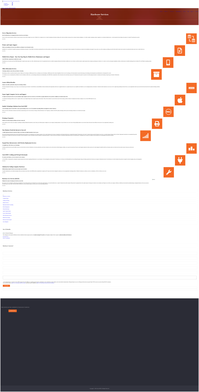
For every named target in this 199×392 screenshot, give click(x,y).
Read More (3, 62)
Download (12, 310)
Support (192, 11)
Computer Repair (5, 198)
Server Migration (5, 221)
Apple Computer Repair (7, 211)
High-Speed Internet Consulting (8, 204)
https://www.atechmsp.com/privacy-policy (19, 282)
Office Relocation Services (7, 215)
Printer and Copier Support (7, 219)
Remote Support (6, 4)
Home (161, 11)
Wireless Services (5, 202)
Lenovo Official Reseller (7, 213)
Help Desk (5, 3)
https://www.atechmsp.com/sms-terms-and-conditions (45, 282)
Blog (188, 11)
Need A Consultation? (6, 238)
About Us (165, 11)
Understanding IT (178, 11)
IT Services (171, 11)
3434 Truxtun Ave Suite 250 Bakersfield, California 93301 (11, 1)
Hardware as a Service (6, 196)
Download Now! (5, 236)
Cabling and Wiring (6, 200)
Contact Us (197, 11)
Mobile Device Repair (6, 217)
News (184, 11)
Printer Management (6, 206)
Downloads (6, 5)
